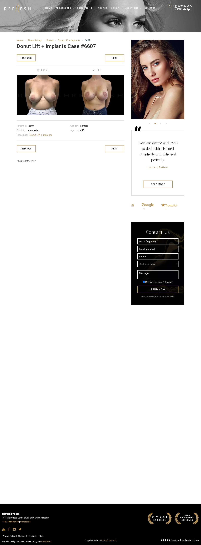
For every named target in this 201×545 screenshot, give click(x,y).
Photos (103, 8)
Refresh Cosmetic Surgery (18, 4)
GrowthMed (45, 541)
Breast (49, 40)
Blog (41, 536)
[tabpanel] (157, 79)
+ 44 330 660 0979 (182, 5)
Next (114, 58)
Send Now (158, 289)
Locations (132, 8)
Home (48, 8)
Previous (26, 58)
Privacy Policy (9, 536)
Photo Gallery (35, 40)
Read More (158, 184)
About (115, 8)
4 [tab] (166, 123)
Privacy (165, 296)
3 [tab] (160, 123)
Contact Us (25, 522)
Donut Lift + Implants (69, 40)
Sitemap (21, 536)
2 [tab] (155, 123)
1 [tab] (149, 123)
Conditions (85, 8)
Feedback (32, 536)
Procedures (64, 8)
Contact (150, 8)
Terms (172, 296)
